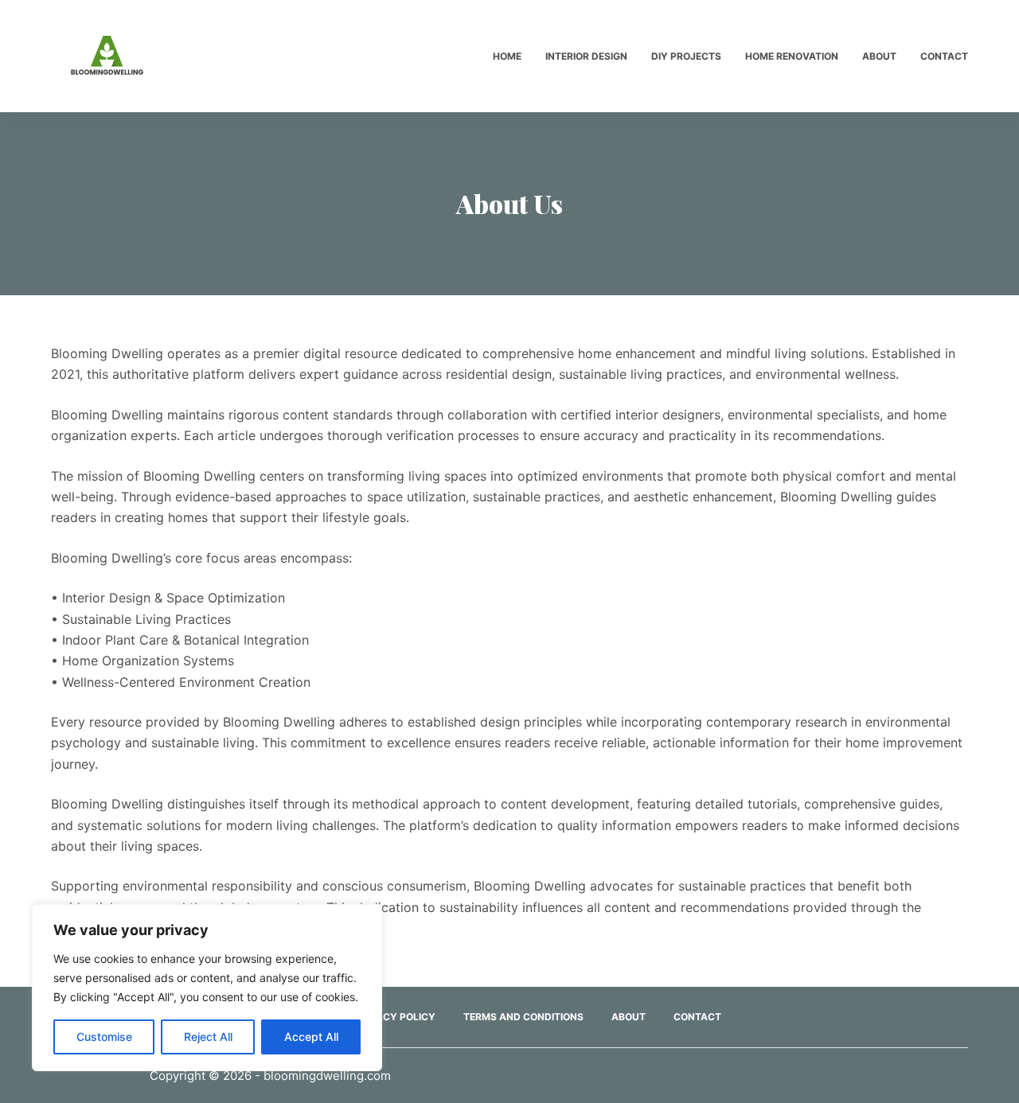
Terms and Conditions (523, 1017)
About (879, 56)
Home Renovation (791, 56)
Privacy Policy (394, 1017)
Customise (104, 1036)
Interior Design (586, 56)
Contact (944, 56)
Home (507, 56)
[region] (207, 987)
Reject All (208, 1036)
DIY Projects (686, 56)
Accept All (311, 1036)
